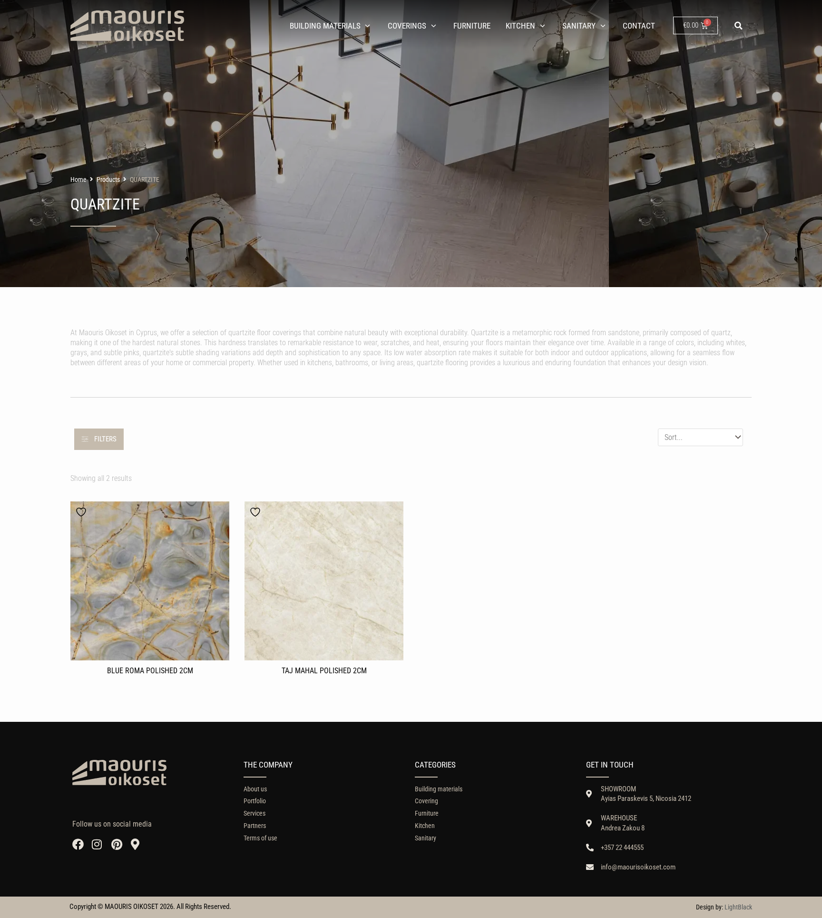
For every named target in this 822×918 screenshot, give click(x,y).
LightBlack (738, 907)
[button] (739, 26)
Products (108, 179)
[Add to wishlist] (82, 512)
